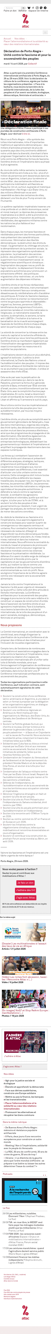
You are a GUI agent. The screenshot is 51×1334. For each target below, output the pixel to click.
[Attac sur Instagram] (37, 8)
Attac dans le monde (11, 1281)
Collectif (32, 64)
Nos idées (19, 39)
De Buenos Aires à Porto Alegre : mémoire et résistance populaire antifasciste (21, 1130)
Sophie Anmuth (34, 1260)
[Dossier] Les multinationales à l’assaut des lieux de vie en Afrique (24, 945)
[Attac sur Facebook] (33, 8)
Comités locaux (9, 1279)
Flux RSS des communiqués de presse (17, 1292)
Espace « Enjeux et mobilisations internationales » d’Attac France (24, 1240)
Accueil (7, 39)
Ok (23, 8)
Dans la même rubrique (15, 1122)
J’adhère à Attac (12, 1056)
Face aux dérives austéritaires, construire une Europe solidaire (20, 1092)
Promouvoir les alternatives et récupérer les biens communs (20, 1113)
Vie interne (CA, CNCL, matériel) (15, 1274)
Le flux (6, 1208)
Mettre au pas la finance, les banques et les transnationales (24, 1098)
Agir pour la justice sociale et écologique (19, 1082)
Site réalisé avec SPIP (11, 1294)
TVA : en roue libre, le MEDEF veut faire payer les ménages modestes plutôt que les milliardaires (26, 1225)
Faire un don (10, 11)
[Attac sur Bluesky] (29, 8)
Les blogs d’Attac (9, 1277)
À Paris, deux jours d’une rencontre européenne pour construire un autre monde (22, 1139)
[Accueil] (25, 21)
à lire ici (26, 134)
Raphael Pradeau (35, 1216)
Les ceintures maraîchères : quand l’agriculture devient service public (26, 1251)
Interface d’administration (13, 1299)
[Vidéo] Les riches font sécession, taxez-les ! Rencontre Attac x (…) (25, 978)
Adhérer (22, 11)
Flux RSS (7, 1290)
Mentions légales (9, 1296)
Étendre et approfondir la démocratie (24, 1087)
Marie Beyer (15, 1254)
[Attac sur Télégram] (45, 8)
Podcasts (7, 1174)
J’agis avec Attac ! (12, 1067)
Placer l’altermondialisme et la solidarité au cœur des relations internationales (20, 1106)
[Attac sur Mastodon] (41, 8)
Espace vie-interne (38, 11)
